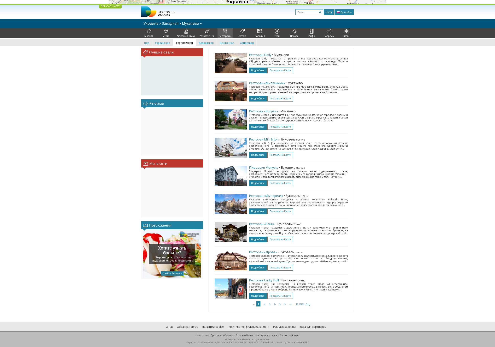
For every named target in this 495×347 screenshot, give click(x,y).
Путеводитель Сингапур (222, 335)
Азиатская (247, 43)
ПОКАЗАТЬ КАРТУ (110, 6)
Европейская (184, 43)
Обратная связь (187, 326)
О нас (169, 326)
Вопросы (329, 36)
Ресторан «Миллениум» (267, 83)
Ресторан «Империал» (266, 196)
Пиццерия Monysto (263, 167)
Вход (329, 12)
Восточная (227, 43)
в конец (303, 303)
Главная (148, 36)
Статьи (346, 36)
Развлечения (207, 36)
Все (146, 43)
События (260, 36)
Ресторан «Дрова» (263, 252)
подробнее (258, 70)
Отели (242, 36)
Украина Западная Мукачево (171, 23)
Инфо (311, 36)
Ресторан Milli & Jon (264, 139)
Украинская (162, 43)
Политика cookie (213, 326)
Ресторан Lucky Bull (264, 280)
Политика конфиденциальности (248, 326)
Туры (277, 36)
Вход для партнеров (312, 326)
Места (166, 36)
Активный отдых (186, 36)
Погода (294, 36)
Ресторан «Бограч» (263, 111)
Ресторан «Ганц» (262, 224)
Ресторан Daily (260, 55)
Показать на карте (280, 70)
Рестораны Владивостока (247, 335)
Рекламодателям (284, 326)
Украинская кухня (269, 335)
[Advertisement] (172, 131)
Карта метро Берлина (289, 335)
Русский (345, 12)
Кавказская (206, 43)
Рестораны (225, 36)
